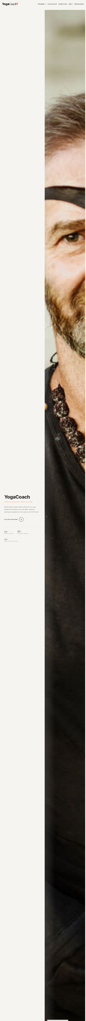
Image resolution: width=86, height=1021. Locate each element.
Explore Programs (11, 519)
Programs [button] (41, 4)
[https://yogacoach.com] (10, 4)
